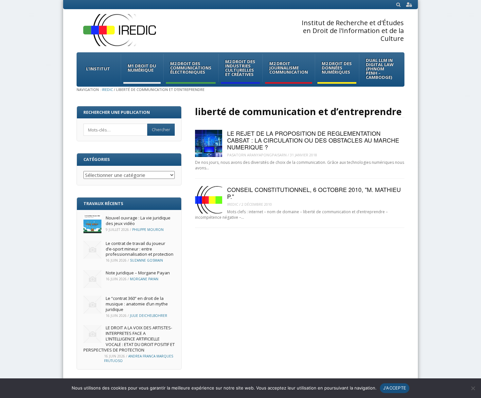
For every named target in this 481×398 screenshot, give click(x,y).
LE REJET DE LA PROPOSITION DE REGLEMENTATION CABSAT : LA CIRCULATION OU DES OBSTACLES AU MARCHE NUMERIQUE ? (313, 140)
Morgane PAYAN (144, 279)
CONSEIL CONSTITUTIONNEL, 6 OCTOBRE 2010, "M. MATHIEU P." (314, 192)
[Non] (473, 388)
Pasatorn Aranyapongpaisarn (257, 154)
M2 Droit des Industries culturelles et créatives (240, 68)
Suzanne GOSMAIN (146, 260)
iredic (232, 204)
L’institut (98, 69)
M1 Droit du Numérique (142, 68)
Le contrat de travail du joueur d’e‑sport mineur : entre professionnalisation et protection (139, 248)
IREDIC (107, 89)
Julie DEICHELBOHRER (148, 315)
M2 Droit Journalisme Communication (288, 68)
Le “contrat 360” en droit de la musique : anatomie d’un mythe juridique (137, 303)
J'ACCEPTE (394, 387)
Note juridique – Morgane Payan (138, 273)
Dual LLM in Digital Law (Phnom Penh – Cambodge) (380, 68)
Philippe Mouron (148, 229)
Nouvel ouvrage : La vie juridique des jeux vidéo (138, 220)
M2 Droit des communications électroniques (190, 68)
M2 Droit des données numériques (337, 68)
